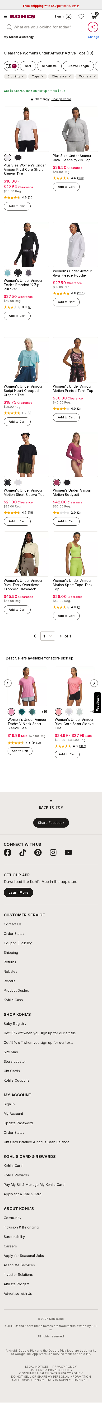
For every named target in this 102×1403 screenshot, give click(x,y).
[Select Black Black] (7, 482)
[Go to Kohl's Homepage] (23, 16)
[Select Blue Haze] (7, 273)
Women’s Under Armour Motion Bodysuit (72, 492)
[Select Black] (18, 157)
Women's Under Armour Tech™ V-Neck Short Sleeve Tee (27, 723)
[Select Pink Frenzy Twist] (11, 712)
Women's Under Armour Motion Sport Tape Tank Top (73, 584)
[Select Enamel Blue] (79, 712)
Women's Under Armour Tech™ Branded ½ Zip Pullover (23, 284)
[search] (9, 27)
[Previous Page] (34, 636)
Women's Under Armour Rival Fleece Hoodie (72, 273)
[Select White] (7, 157)
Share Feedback (51, 823)
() (31, 197)
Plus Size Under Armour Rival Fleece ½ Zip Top (72, 158)
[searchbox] (43, 27)
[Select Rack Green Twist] (32, 712)
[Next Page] (61, 636)
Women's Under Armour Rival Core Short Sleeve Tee (74, 723)
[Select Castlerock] (28, 273)
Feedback (97, 703)
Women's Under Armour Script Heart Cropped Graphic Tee (23, 390)
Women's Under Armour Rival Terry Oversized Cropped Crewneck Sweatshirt (23, 584)
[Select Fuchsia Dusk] (56, 482)
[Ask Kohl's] (93, 27)
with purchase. (51, 6)
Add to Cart (17, 206)
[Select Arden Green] (22, 712)
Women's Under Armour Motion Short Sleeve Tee (24, 492)
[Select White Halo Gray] (18, 482)
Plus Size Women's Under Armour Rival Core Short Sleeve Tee (25, 169)
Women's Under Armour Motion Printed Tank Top (73, 388)
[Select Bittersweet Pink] (58, 712)
